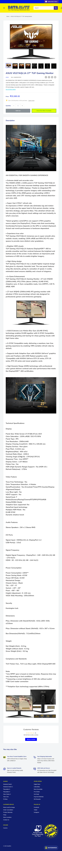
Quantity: (8, 105)
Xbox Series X (7, 794)
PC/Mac (5, 799)
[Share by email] (55, 77)
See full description (11, 89)
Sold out (18, 110)
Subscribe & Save (52, 1)
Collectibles (37, 786)
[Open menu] (4, 8)
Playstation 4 (6, 791)
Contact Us (6, 819)
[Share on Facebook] (46, 77)
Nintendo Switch (7, 784)
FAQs (4, 814)
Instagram (36, 812)
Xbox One (6, 796)
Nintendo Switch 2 (8, 786)
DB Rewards (37, 799)
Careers (5, 828)
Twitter (35, 809)
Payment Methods (39, 796)
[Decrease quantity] (13, 105)
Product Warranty (7, 812)
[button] (44, 111)
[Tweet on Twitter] (52, 77)
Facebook (36, 807)
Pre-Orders (37, 791)
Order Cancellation (8, 809)
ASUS (7, 77)
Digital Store (37, 784)
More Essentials (38, 789)
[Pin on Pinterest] (49, 77)
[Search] (56, 8)
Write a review (31, 739)
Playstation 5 (6, 789)
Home (7, 16)
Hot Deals (36, 794)
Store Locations (7, 817)
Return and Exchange (9, 807)
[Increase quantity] (22, 105)
